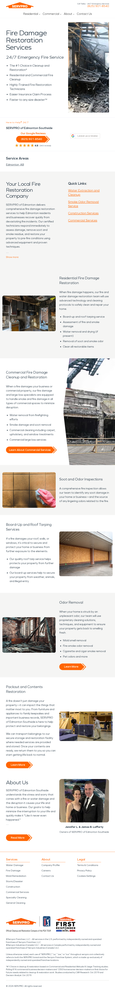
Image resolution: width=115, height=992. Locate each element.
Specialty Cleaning (16, 897)
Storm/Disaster (14, 881)
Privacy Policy (84, 870)
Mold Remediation (16, 876)
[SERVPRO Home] (20, 5)
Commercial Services (82, 220)
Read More (17, 837)
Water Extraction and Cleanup (84, 192)
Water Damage (14, 865)
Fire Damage (13, 870)
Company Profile (50, 865)
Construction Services (83, 213)
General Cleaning (15, 902)
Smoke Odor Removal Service (83, 204)
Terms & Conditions (87, 865)
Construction (13, 886)
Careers (45, 870)
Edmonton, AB (15, 164)
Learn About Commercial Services (30, 450)
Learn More (71, 666)
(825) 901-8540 (98, 6)
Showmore (12, 257)
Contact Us (84, 14)
